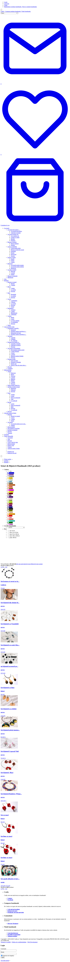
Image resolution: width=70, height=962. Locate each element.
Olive (11, 510)
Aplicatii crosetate (16, 233)
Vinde (5, 5)
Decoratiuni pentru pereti (17, 350)
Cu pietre (13, 290)
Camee (13, 288)
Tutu (12, 399)
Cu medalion (14, 322)
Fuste (9, 393)
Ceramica (10, 368)
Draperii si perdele (16, 362)
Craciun (13, 337)
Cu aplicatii (14, 400)
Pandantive (10, 308)
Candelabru (14, 300)
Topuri (9, 371)
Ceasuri (13, 285)
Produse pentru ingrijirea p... (18, 331)
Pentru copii (11, 445)
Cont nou (6, 3)
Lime (10, 502)
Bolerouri (13, 388)
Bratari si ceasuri (12, 282)
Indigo (11, 497)
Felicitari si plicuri (16, 345)
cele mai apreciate (21, 564)
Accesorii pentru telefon (17, 266)
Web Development (32, 942)
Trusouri (10, 433)
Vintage (10, 447)
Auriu (11, 478)
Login (5, 2)
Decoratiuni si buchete (14, 428)
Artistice (13, 310)
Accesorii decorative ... (14, 229)
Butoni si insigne (12, 242)
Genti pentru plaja (16, 248)
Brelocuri (10, 263)
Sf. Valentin (14, 340)
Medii (12, 317)
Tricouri (13, 376)
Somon (11, 519)
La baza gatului (15, 320)
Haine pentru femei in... (14, 385)
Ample (13, 394)
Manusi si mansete (12, 276)
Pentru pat (13, 363)
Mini (12, 407)
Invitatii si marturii (12, 430)
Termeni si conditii (6, 942)
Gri (10, 495)
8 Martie (13, 339)
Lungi (12, 319)
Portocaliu (12, 514)
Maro (10, 503)
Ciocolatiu (12, 485)
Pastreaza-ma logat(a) (8, 955)
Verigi (12, 306)
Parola (2, 952)
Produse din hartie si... (13, 342)
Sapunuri (13, 330)
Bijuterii (6, 280)
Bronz (11, 483)
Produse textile (11, 359)
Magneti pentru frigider (17, 356)
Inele (9, 293)
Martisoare (10, 277)
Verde (11, 522)
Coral (11, 486)
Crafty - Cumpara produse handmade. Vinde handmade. (16, 11)
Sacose (13, 256)
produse (6, 460)
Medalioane (14, 313)
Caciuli (13, 273)
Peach (11, 512)
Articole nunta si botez (10, 413)
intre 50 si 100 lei (14, 534)
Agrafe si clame (15, 237)
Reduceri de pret (12, 453)
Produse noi (11, 451)
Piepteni (13, 240)
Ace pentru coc (15, 236)
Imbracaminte (7, 370)
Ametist (11, 474)
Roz (10, 517)
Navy (11, 507)
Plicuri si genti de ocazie (17, 249)
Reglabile (13, 294)
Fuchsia (11, 490)
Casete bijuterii (15, 351)
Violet (11, 524)
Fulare (12, 260)
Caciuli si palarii (12, 270)
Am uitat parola (5, 960)
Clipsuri (13, 302)
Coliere (9, 316)
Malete (13, 380)
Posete (12, 253)
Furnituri (6, 434)
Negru (11, 509)
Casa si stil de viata (9, 327)
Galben (11, 492)
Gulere (13, 262)
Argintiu (11, 476)
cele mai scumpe (38, 564)
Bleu (10, 481)
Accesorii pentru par (13, 234)
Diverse (13, 291)
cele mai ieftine (30, 564)
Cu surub (13, 303)
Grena (11, 493)
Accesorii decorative (16, 231)
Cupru (11, 488)
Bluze (12, 374)
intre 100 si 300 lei (14, 536)
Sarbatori (10, 336)
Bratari (13, 283)
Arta (5, 279)
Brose (9, 286)
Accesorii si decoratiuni (14, 348)
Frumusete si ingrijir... (13, 328)
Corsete (13, 382)
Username (3, 949)
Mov (10, 505)
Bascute (13, 271)
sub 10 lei (12, 530)
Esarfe (12, 259)
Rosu (10, 515)
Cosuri (13, 353)
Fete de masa (14, 360)
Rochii (9, 402)
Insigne (13, 245)
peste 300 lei (12, 537)
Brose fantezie (15, 243)
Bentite (13, 239)
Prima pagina (7, 459)
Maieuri (13, 379)
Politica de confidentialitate (19, 942)
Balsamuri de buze (16, 333)
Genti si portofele (12, 246)
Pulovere (13, 373)
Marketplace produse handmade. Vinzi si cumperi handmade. (20, 6)
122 (6, 567)
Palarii (12, 274)
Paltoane (13, 390)
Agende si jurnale (15, 343)
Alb (10, 471)
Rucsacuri (13, 254)
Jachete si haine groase (14, 387)
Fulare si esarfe (12, 257)
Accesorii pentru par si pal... (18, 424)
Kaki (10, 500)
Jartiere (13, 425)
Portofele (13, 251)
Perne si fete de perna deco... (18, 365)
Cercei (9, 299)
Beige (11, 480)
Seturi (9, 325)
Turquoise (12, 521)
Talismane (13, 314)
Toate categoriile (8, 436)
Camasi (13, 377)
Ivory (10, 498)
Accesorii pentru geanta (17, 265)
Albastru (11, 473)
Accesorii (6, 228)
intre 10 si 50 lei (13, 532)
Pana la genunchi (15, 397)
